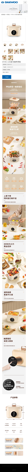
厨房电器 (3, 14)
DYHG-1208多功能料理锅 (16, 14)
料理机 (8, 14)
